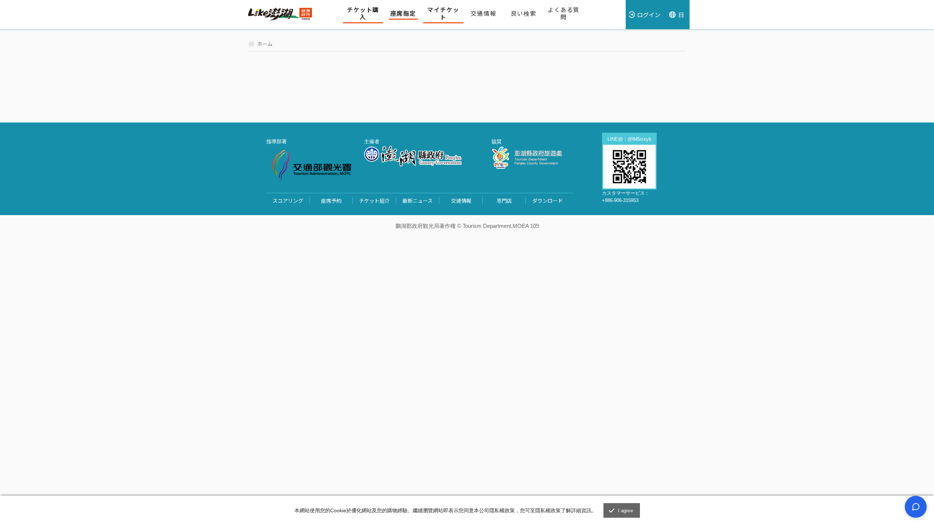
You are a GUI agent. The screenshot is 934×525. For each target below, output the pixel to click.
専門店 (504, 200)
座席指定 (403, 13)
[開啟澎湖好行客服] (916, 507)
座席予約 (331, 200)
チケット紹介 (374, 200)
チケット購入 (363, 13)
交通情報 (483, 13)
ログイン (648, 14)
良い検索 (523, 13)
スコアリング (288, 200)
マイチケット (443, 13)
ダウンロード (547, 200)
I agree (625, 510)
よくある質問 (564, 13)
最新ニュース (417, 200)
